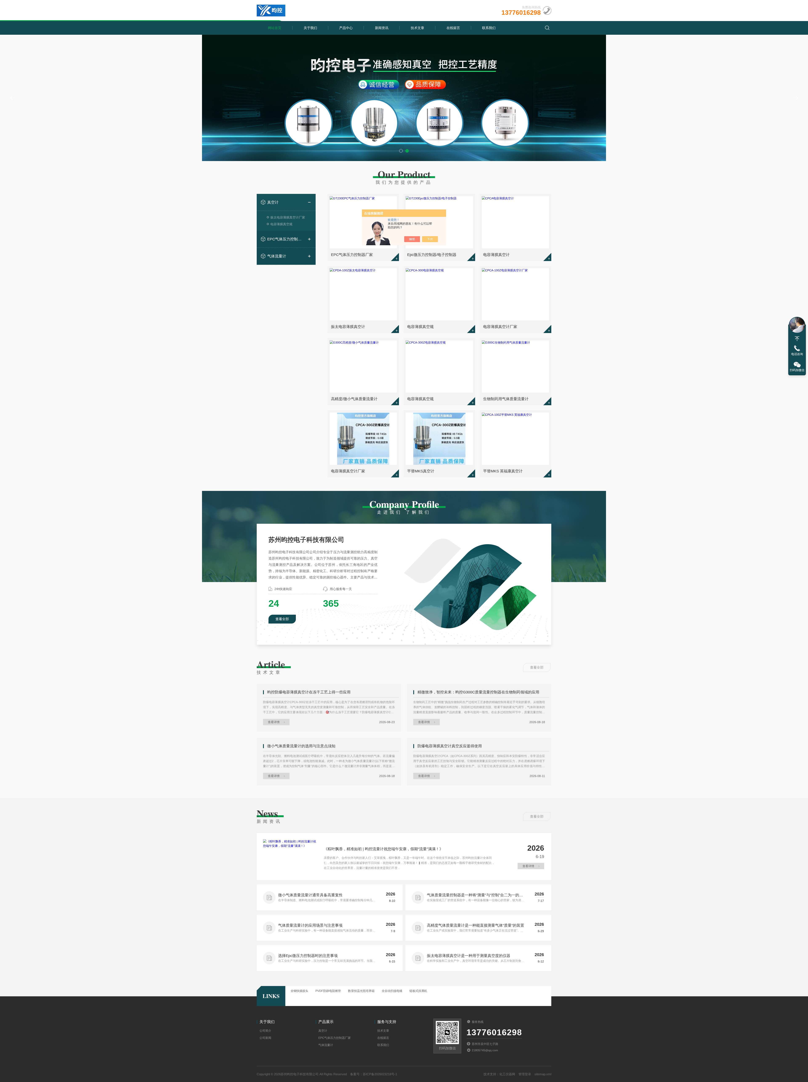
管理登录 (524, 1074)
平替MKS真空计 (420, 471)
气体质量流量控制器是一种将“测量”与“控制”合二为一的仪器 (475, 895)
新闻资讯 (381, 28)
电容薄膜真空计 (496, 255)
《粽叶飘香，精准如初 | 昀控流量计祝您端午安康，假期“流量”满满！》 (383, 849)
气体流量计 (276, 256)
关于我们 (310, 28)
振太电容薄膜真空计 (348, 327)
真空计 (273, 202)
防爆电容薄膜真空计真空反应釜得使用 (449, 746)
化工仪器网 (507, 1074)
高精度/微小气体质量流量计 (354, 399)
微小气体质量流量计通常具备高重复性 (310, 895)
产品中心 (346, 28)
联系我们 (489, 28)
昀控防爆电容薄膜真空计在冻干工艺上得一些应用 (309, 692)
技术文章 (417, 28)
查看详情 (274, 722)
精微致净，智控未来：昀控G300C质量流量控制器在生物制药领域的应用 (478, 692)
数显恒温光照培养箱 (361, 991)
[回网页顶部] (797, 338)
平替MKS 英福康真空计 (503, 471)
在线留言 (453, 28)
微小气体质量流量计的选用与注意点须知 (301, 746)
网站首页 (274, 28)
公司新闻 (265, 1037)
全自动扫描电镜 (392, 991)
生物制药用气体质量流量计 (506, 399)
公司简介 (265, 1030)
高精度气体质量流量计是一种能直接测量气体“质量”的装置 (475, 925)
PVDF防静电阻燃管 (328, 991)
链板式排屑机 (418, 991)
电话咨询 (797, 354)
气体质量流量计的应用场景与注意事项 (310, 925)
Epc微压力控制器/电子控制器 (431, 255)
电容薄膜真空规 (281, 224)
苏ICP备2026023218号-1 (380, 1074)
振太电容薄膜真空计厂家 (287, 217)
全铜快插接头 (299, 991)
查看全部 (282, 619)
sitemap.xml (542, 1074)
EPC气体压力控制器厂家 (286, 239)
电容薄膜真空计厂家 (500, 327)
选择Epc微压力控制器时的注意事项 (308, 956)
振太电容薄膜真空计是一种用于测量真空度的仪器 (468, 956)
